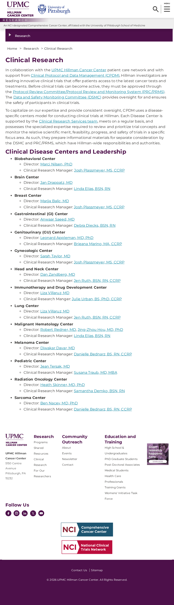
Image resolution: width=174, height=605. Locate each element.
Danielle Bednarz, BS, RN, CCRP (103, 354)
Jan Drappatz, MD (56, 182)
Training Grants (115, 487)
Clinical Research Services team (68, 121)
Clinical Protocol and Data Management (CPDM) (75, 75)
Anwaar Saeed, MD (57, 219)
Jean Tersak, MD (55, 366)
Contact (67, 464)
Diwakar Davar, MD (57, 348)
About (66, 447)
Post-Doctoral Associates (122, 464)
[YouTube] (41, 513)
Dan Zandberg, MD (57, 274)
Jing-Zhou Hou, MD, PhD (100, 329)
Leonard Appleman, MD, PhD (67, 238)
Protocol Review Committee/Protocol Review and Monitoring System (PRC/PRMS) (89, 92)
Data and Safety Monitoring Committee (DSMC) (57, 97)
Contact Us (79, 570)
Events (67, 453)
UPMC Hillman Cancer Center (78, 70)
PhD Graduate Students (121, 459)
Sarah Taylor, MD (55, 256)
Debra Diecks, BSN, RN (94, 225)
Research (22, 36)
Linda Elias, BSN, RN (92, 189)
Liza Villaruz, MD (55, 293)
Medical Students (117, 470)
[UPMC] (20, 9)
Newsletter (69, 459)
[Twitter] (33, 513)
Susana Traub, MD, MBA (95, 372)
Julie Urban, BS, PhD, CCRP (97, 299)
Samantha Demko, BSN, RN (99, 391)
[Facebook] (8, 513)
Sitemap (97, 570)
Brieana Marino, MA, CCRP (98, 244)
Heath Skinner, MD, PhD (62, 385)
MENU (167, 3)
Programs (41, 442)
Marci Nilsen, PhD (56, 164)
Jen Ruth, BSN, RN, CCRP (97, 280)
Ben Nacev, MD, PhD (59, 403)
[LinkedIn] (25, 513)
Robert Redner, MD (58, 329)
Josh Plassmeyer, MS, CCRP (99, 170)
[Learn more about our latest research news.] (158, 454)
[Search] (156, 9)
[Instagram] (16, 513)
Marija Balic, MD (54, 201)
